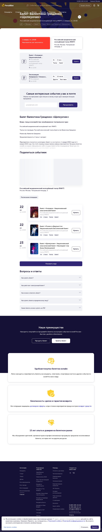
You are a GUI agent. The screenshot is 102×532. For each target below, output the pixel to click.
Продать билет (41, 341)
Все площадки (24, 488)
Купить (76, 61)
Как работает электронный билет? (33, 285)
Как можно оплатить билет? (30, 293)
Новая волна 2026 (41, 477)
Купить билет (61, 341)
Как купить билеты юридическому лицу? (34, 300)
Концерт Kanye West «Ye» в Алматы (42, 494)
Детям (34, 12)
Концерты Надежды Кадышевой (42, 498)
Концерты (8, 12)
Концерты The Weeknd (40, 489)
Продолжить (68, 105)
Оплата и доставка (58, 470)
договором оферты (37, 406)
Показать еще (51, 264)
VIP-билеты (56, 488)
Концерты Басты (41, 502)
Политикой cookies (54, 521)
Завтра (38, 515)
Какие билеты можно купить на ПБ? (33, 308)
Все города (23, 485)
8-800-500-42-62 (82, 1)
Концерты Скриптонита (40, 485)
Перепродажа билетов (57, 477)
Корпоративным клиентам (57, 484)
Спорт (17, 12)
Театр (26, 12)
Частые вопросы (57, 473)
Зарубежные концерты (40, 473)
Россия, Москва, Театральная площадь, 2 (65, 43)
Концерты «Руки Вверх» (41, 506)
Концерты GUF (40, 510)
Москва (98, 1)
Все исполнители (25, 490)
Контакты (62, 12)
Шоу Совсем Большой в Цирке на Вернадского (42, 480)
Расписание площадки (29, 197)
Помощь (52, 12)
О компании (56, 500)
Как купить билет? (27, 278)
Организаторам (57, 481)
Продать (85, 5)
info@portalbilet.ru (75, 509)
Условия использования (57, 492)
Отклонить (84, 527)
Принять (95, 527)
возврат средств (84, 406)
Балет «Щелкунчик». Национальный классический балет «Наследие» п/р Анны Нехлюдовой (54, 246)
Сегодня (38, 512)
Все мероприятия (25, 482)
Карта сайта (56, 506)
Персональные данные (57, 496)
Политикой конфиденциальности (74, 521)
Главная (92, 1)
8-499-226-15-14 (75, 507)
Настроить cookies (10, 527)
